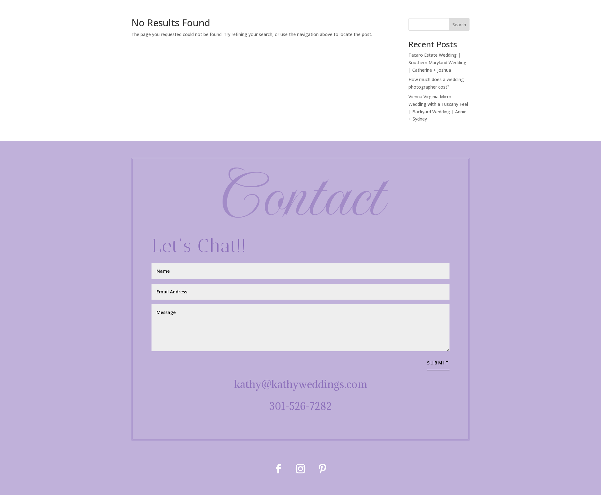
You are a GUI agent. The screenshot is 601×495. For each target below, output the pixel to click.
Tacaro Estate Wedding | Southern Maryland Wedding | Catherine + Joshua (437, 62)
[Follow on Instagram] (300, 468)
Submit (438, 363)
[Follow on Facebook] (278, 468)
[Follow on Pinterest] (322, 468)
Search (459, 25)
